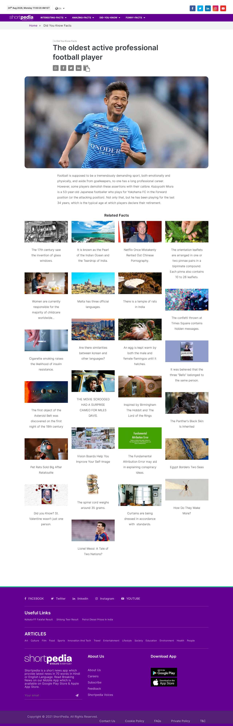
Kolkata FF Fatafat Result (39, 619)
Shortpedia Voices (100, 695)
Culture (35, 640)
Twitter (60, 598)
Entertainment (111, 640)
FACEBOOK (36, 598)
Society (139, 640)
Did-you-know (109, 17)
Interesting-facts (52, 17)
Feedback (94, 688)
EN (60, 8)
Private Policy (180, 721)
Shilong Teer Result (67, 619)
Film (44, 640)
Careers (93, 676)
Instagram (106, 598)
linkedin (82, 598)
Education (151, 640)
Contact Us (107, 721)
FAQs (157, 721)
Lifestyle (127, 640)
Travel (97, 640)
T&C (203, 721)
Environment (167, 640)
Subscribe (94, 682)
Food (52, 640)
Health (180, 640)
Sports (61, 640)
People (191, 640)
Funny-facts (134, 17)
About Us (94, 670)
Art (26, 640)
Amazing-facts (82, 17)
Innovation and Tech (79, 640)
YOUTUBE (133, 598)
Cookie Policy (134, 721)
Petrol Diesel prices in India (97, 619)
